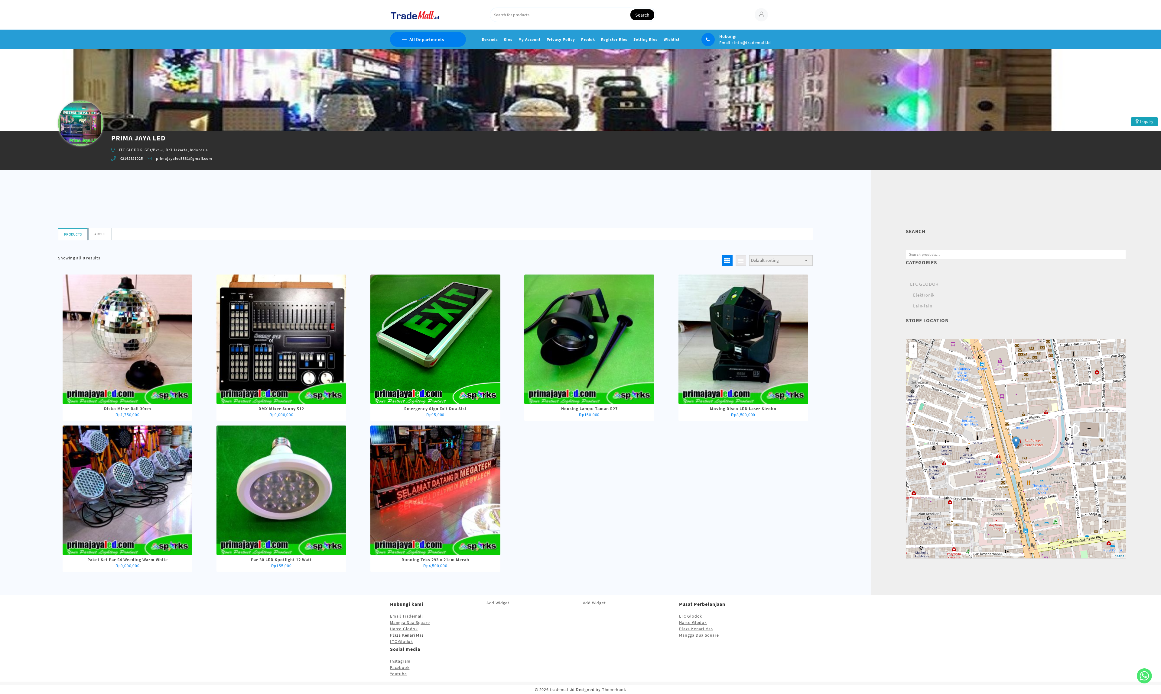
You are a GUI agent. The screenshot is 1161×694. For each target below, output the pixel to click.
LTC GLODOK (924, 284)
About (100, 234)
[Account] (761, 14)
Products (73, 234)
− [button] (913, 354)
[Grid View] (727, 260)
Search (642, 15)
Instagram (400, 661)
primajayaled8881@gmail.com (184, 158)
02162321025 (131, 158)
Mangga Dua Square (410, 622)
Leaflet (1118, 555)
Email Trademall (406, 616)
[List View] (741, 260)
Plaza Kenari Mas (696, 628)
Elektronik (924, 295)
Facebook (399, 667)
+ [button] (913, 346)
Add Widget (497, 603)
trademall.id (562, 689)
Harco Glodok (404, 628)
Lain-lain (922, 306)
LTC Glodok (401, 641)
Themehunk (614, 689)
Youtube (398, 673)
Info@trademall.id (752, 42)
